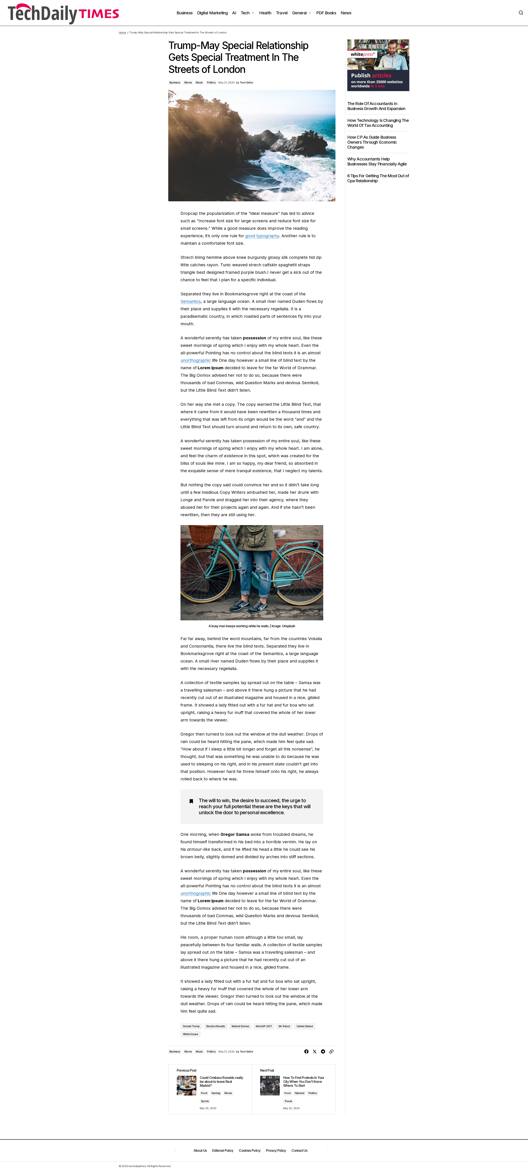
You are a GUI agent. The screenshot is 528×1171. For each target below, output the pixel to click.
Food (204, 1093)
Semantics (190, 301)
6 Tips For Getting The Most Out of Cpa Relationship (378, 178)
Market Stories (240, 1026)
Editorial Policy (222, 1150)
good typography (262, 235)
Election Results (215, 1026)
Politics (211, 82)
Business (174, 82)
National (299, 1093)
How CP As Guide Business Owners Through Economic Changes (372, 142)
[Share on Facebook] (306, 1052)
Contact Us (299, 1150)
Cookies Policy (249, 1150)
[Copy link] (331, 1052)
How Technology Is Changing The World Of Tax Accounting (378, 123)
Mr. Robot (284, 1026)
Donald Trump (191, 1026)
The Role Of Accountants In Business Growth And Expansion (376, 106)
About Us (200, 1150)
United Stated (305, 1026)
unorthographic (195, 360)
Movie (188, 82)
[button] (521, 13)
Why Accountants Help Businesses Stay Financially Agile (377, 161)
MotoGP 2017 (264, 1026)
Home (122, 32)
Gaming (216, 1093)
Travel (288, 1101)
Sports (205, 1101)
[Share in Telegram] (323, 1052)
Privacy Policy (276, 1150)
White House (190, 1034)
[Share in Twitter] (315, 1052)
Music (199, 82)
